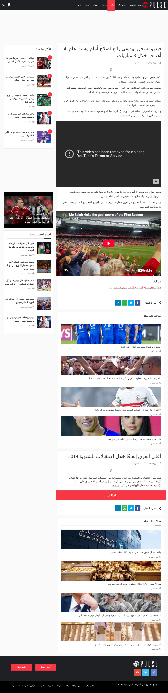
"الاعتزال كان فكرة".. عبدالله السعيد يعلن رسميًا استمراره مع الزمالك (128, 410)
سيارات (49, 685)
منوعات (58, 685)
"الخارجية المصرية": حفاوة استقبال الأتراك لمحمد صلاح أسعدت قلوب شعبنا (125, 378)
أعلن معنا (46, 667)
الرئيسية (140, 5)
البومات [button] (86, 5)
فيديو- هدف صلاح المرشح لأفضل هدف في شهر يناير (134, 287)
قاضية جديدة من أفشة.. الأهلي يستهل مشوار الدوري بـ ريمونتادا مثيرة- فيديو (20, 265)
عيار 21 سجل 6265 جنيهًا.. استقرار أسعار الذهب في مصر (134, 584)
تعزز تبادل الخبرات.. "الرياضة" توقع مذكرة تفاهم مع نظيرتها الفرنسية (21, 247)
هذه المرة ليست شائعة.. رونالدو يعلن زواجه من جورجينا (134, 439)
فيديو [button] (78, 5)
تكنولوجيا (90, 685)
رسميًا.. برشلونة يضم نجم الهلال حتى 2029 (141, 347)
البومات (40, 685)
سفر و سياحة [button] (120, 5)
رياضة (67, 685)
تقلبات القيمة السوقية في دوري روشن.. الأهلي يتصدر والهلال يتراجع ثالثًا (20, 98)
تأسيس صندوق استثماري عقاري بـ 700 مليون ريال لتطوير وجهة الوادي (128, 644)
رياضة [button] (110, 5)
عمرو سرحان (153, 62)
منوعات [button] (103, 5)
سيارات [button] (94, 5)
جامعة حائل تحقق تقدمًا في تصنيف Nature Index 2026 (135, 552)
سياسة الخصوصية (20, 685)
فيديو (32, 685)
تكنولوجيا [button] (131, 5)
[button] (137, 303)
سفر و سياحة (78, 685)
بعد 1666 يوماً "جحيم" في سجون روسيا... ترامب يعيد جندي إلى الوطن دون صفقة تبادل (120, 615)
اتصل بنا (21, 667)
